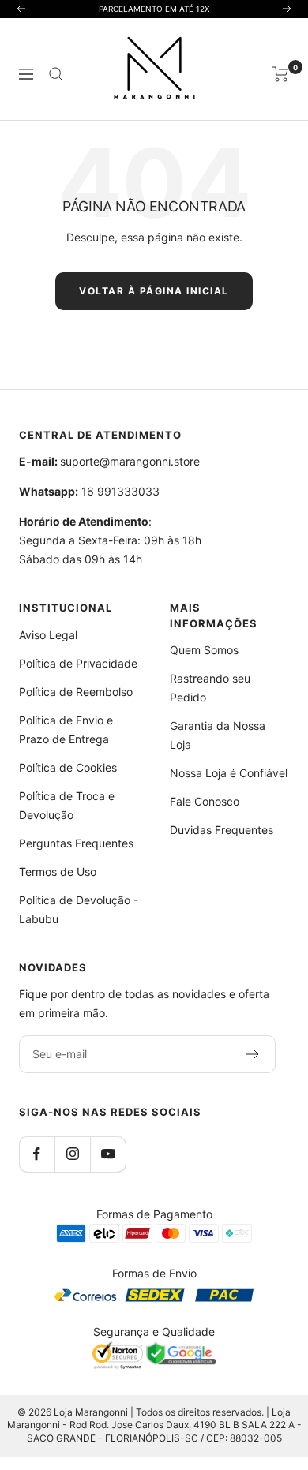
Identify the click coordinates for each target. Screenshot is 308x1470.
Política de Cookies (68, 767)
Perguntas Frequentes (76, 843)
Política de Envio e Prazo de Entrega (66, 729)
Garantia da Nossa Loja (217, 735)
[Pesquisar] (56, 74)
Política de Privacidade (78, 663)
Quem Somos (204, 649)
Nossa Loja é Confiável (228, 773)
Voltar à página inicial (154, 291)
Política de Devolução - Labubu (78, 909)
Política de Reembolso (76, 691)
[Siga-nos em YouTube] (108, 1154)
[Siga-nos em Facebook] (36, 1154)
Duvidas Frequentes (221, 829)
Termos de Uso (57, 871)
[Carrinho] (280, 74)
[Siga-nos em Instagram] (72, 1154)
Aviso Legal (48, 634)
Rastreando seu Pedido (210, 687)
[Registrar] (253, 1054)
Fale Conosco (204, 801)
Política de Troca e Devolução (67, 805)
